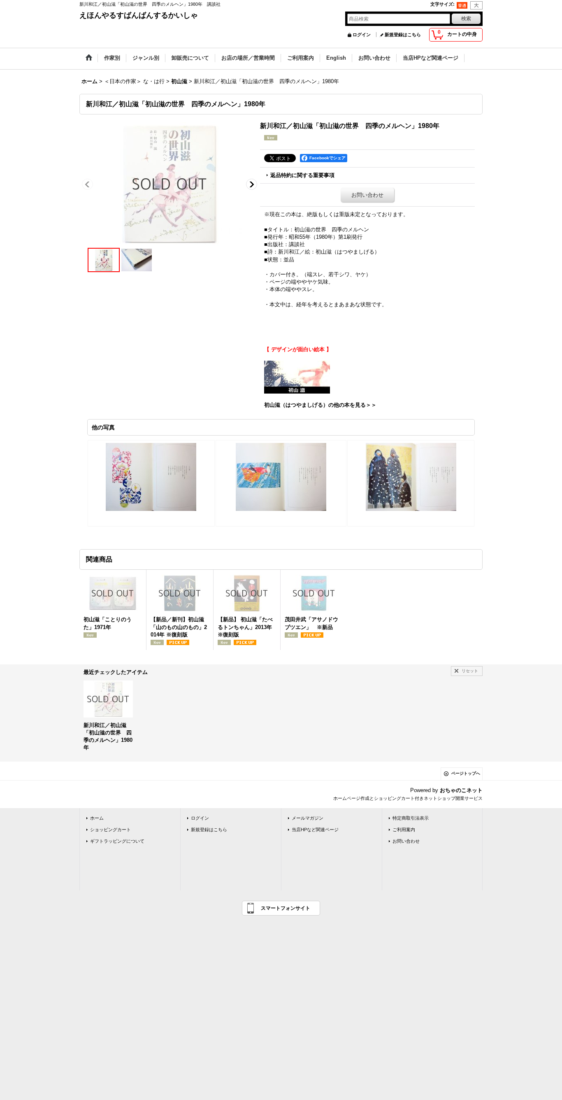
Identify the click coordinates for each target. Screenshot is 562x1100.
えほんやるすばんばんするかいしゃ (138, 15)
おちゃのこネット (461, 790)
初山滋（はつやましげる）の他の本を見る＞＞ (320, 405)
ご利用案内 (403, 829)
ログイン (362, 34)
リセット (470, 671)
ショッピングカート (110, 829)
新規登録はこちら (403, 34)
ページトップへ (465, 773)
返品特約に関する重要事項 (302, 175)
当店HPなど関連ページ (315, 829)
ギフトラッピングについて (117, 841)
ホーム (97, 818)
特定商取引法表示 (410, 818)
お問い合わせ (367, 195)
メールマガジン (307, 818)
